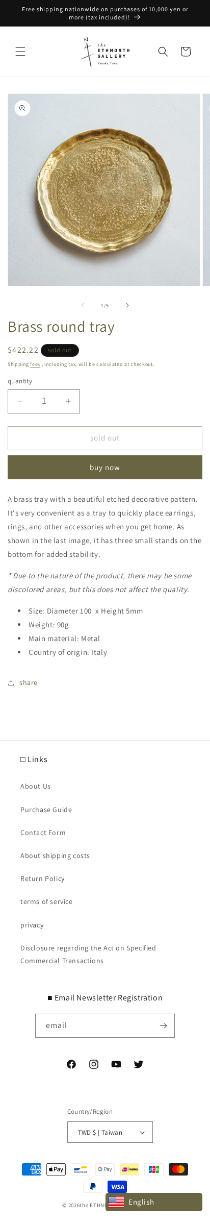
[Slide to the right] (127, 305)
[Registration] (163, 1026)
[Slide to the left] (82, 305)
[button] (20, 51)
